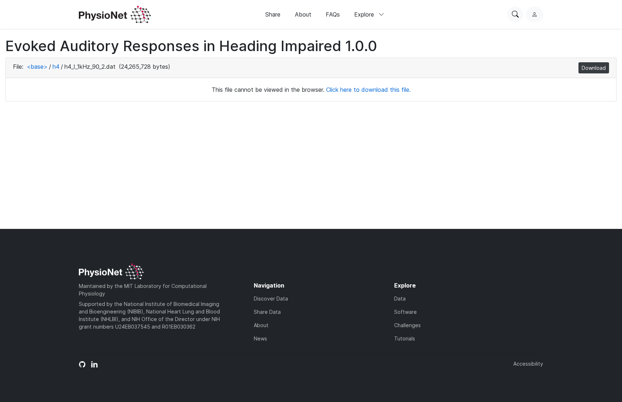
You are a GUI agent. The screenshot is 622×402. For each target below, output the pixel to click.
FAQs (333, 14)
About (303, 14)
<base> (37, 66)
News (260, 338)
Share (272, 14)
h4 (56, 66)
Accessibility (528, 364)
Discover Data (271, 298)
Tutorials (404, 338)
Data (400, 298)
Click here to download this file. (368, 89)
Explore (365, 14)
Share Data (267, 312)
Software (405, 312)
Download (594, 68)
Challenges (407, 325)
